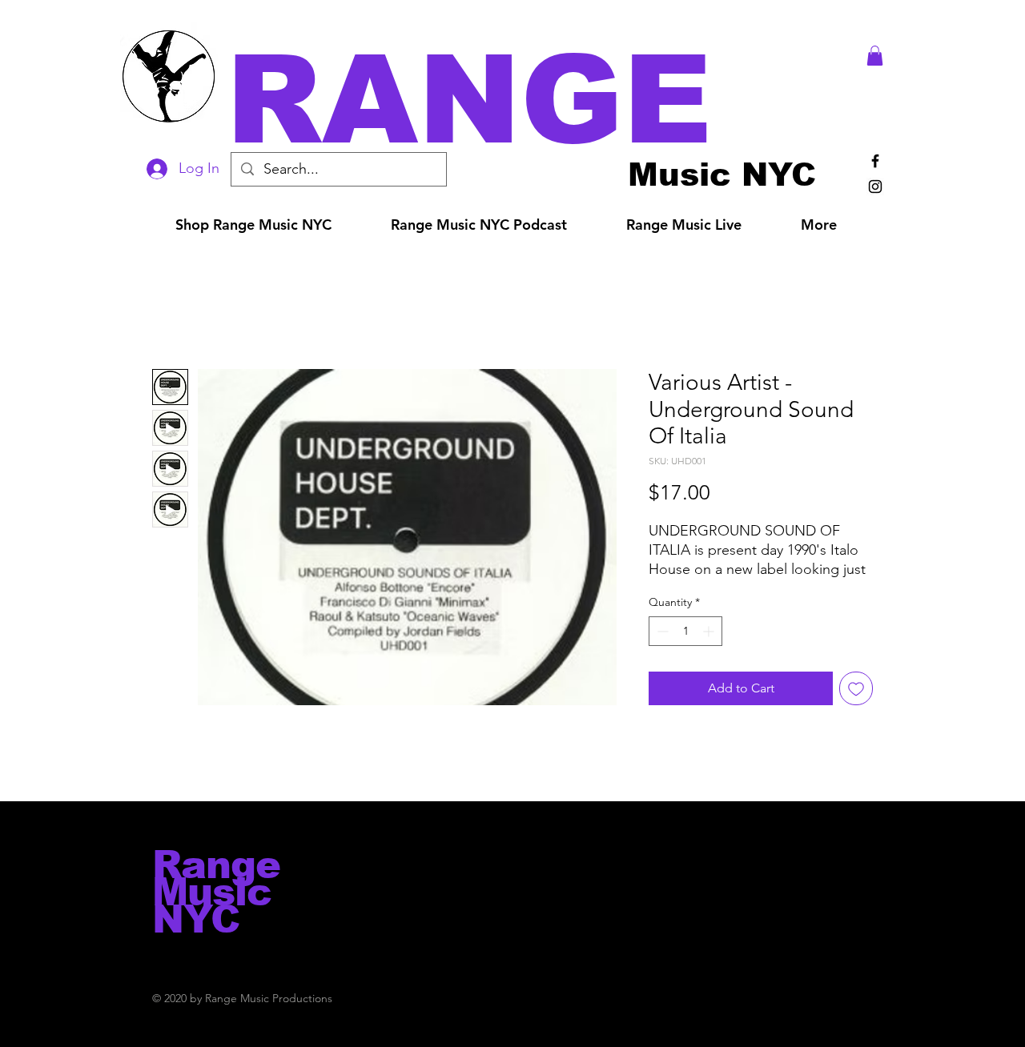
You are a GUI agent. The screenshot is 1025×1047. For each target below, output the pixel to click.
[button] (535, 100)
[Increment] (710, 631)
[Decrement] (661, 631)
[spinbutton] (685, 631)
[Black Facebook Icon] (875, 161)
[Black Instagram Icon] (875, 186)
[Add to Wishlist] (856, 688)
